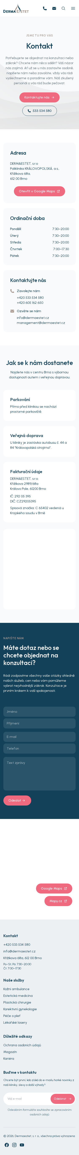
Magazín (10, 1052)
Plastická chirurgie (17, 1002)
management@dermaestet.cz (41, 323)
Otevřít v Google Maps (37, 191)
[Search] (63, 8)
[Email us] (54, 8)
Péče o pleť (11, 1016)
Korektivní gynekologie (20, 1009)
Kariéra (8, 1059)
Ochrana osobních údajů (22, 1045)
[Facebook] (6, 1145)
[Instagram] (14, 1145)
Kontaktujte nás (37, 97)
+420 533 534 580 (30, 298)
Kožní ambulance (16, 989)
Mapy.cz (56, 901)
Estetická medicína (18, 996)
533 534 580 (42, 111)
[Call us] (45, 8)
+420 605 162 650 (30, 303)
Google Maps (51, 888)
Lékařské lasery (15, 1022)
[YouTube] (22, 1145)
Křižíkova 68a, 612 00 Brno (22, 958)
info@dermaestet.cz (33, 318)
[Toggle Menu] (73, 8)
